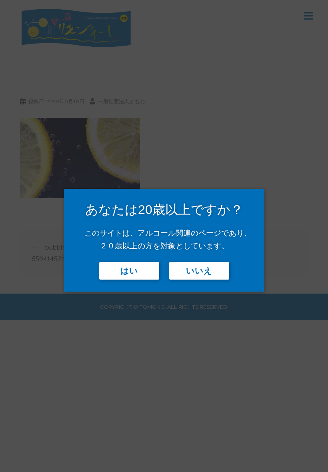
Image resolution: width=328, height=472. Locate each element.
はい (129, 271)
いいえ (199, 271)
